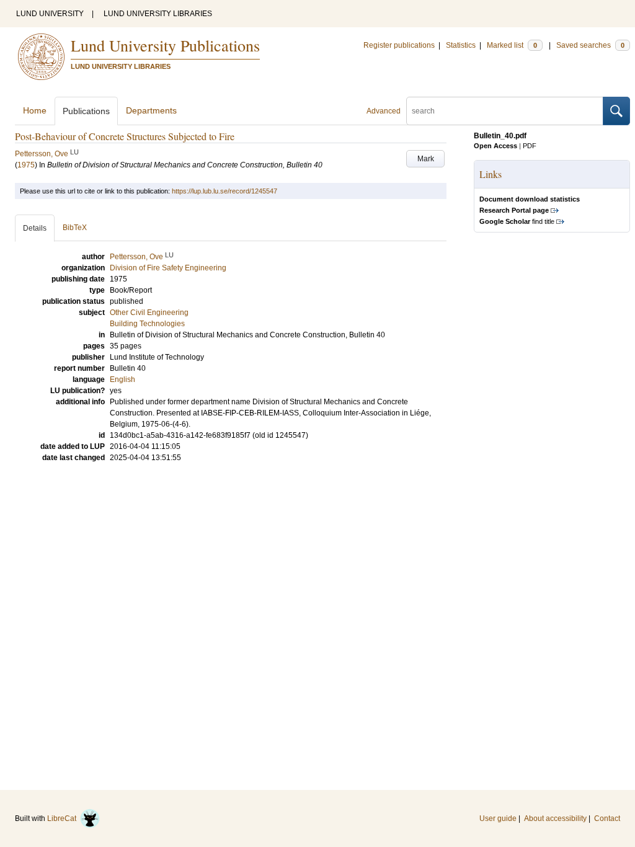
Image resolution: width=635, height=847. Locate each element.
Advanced (383, 111)
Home (35, 110)
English (122, 379)
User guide (498, 818)
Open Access (495, 145)
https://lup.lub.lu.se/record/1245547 (224, 191)
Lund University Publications (165, 45)
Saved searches (590, 45)
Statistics (461, 45)
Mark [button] (425, 158)
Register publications (399, 45)
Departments (151, 110)
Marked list (512, 45)
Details (35, 228)
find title (516, 221)
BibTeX (75, 227)
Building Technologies (147, 323)
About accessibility (555, 818)
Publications (86, 111)
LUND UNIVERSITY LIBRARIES (158, 13)
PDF (529, 145)
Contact (607, 818)
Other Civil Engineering (149, 312)
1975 (26, 165)
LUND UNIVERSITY (50, 13)
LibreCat (63, 818)
